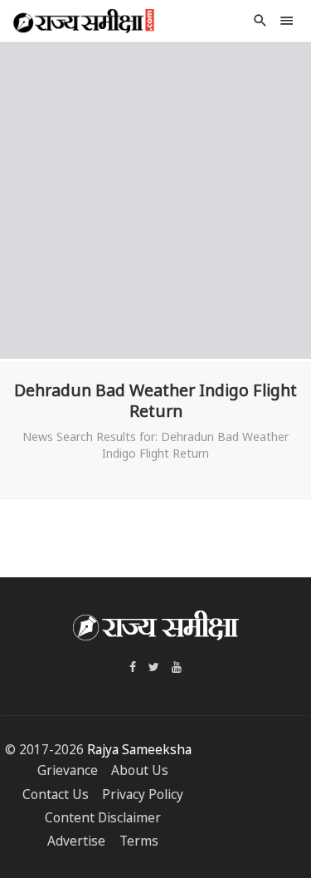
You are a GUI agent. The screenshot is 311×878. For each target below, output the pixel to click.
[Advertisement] (155, 198)
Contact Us (55, 794)
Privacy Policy (142, 794)
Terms (138, 841)
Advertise (76, 841)
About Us (139, 770)
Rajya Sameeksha (139, 749)
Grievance (67, 770)
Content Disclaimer (103, 817)
